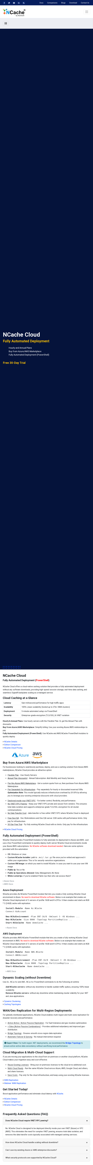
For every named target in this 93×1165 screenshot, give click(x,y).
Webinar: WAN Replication (15, 1083)
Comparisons (52, 3)
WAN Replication (11, 1080)
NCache (60, 1094)
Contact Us (85, 3)
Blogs (63, 3)
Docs (41, 3)
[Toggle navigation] (86, 11)
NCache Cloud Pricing (13, 748)
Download (73, 3)
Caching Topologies (12, 1004)
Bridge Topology (73, 1043)
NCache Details (10, 742)
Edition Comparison (12, 745)
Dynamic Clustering (12, 1001)
